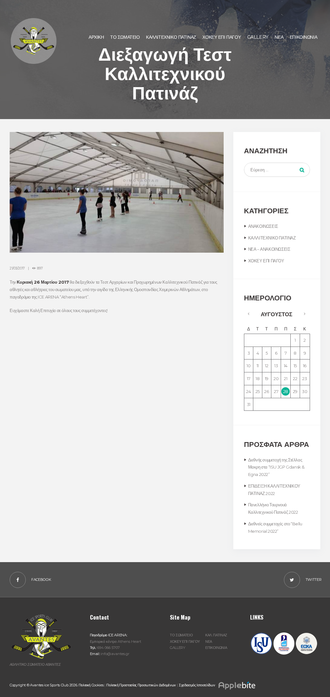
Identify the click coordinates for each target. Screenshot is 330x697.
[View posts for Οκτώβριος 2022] (248, 314)
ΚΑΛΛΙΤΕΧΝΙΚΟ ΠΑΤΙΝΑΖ (272, 237)
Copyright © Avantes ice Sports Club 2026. (44, 685)
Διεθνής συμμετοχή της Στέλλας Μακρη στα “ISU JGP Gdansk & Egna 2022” (276, 467)
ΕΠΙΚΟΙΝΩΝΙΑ (216, 647)
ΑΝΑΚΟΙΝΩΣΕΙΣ (263, 226)
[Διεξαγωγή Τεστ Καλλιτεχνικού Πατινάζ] (117, 192)
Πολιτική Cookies (91, 685)
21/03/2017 (17, 268)
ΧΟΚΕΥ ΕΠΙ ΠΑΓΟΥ (266, 260)
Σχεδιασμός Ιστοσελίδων (197, 685)
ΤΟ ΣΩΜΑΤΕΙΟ (181, 635)
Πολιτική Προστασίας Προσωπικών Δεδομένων (141, 685)
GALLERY (177, 647)
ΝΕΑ (208, 641)
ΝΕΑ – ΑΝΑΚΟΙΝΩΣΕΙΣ (269, 249)
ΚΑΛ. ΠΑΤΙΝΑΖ (216, 635)
